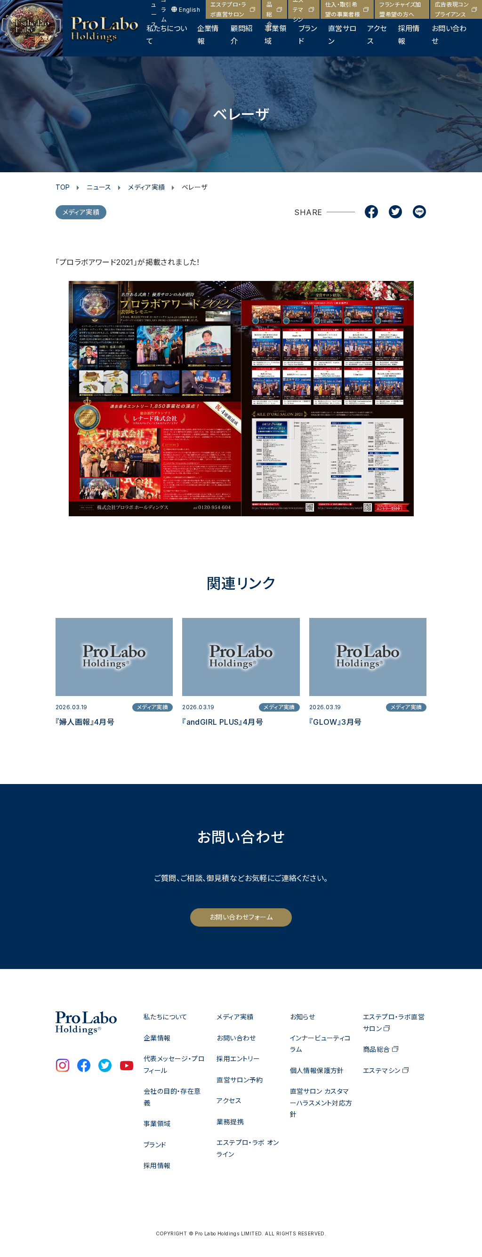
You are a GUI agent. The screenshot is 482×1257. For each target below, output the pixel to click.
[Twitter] (395, 212)
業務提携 (230, 1122)
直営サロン (342, 35)
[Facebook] (371, 212)
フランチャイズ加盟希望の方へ (400, 9)
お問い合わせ (449, 35)
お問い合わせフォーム (241, 917)
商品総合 (269, 9)
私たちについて (166, 35)
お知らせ (302, 1017)
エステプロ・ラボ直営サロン (228, 9)
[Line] (419, 212)
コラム (163, 9)
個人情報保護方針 (317, 1070)
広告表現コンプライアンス (452, 9)
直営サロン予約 (240, 1080)
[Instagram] (63, 1066)
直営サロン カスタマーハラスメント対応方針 (321, 1102)
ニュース (153, 9)
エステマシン (298, 9)
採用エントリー (238, 1059)
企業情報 (208, 35)
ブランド (307, 35)
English (189, 9)
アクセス (376, 35)
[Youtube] (127, 1066)
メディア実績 (146, 187)
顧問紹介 (241, 35)
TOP (63, 187)
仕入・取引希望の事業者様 (342, 9)
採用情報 (408, 35)
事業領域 (275, 35)
